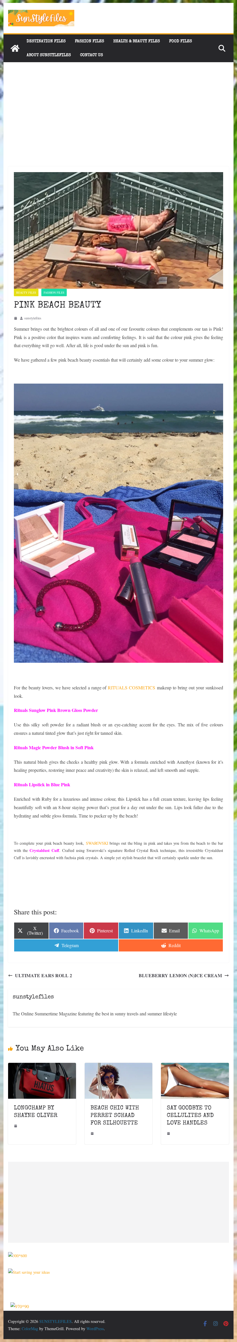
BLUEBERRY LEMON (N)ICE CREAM (180, 975)
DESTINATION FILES (46, 41)
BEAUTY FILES (26, 292)
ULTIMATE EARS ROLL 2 (43, 975)
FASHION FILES (89, 41)
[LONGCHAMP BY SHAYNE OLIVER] (42, 1067)
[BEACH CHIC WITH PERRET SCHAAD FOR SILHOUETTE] (118, 1067)
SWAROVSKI (97, 843)
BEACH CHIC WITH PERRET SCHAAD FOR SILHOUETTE (114, 1115)
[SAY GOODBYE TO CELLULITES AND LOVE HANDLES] (195, 1067)
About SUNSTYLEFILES (49, 55)
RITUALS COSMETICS (131, 687)
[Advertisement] (118, 105)
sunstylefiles (32, 318)
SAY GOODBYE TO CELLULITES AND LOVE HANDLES (190, 1115)
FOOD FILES (180, 41)
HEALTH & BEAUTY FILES (136, 41)
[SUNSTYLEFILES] (15, 48)
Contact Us (91, 55)
